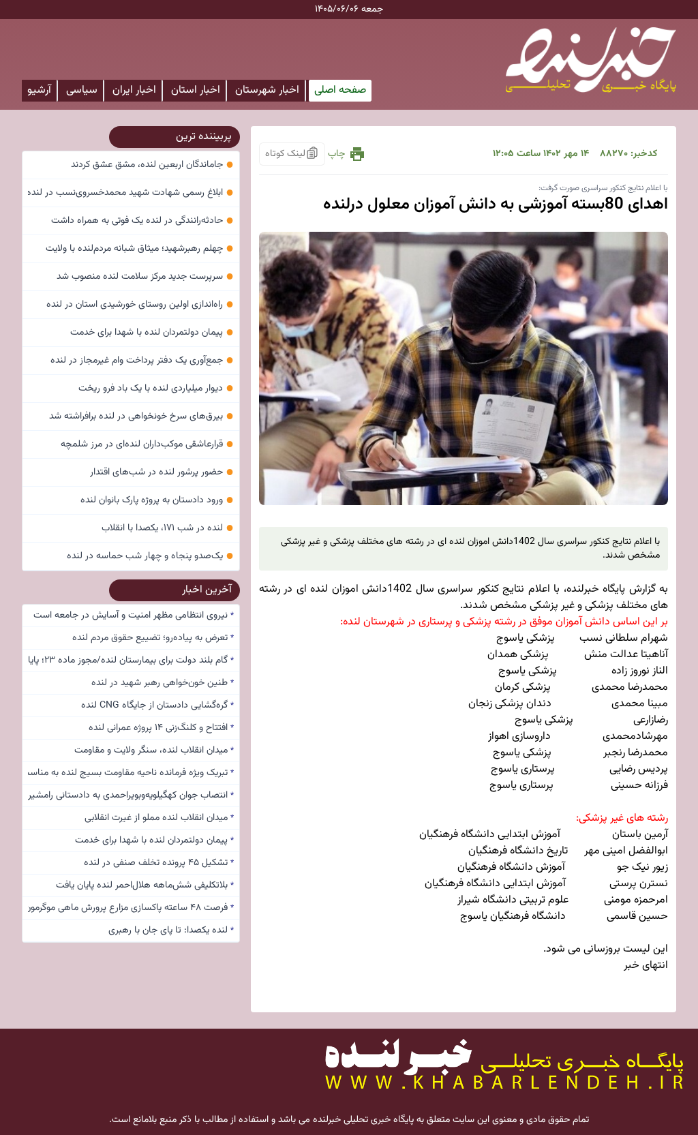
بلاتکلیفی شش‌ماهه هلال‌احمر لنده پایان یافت (145, 885)
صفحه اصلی (340, 90)
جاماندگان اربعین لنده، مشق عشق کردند (152, 165)
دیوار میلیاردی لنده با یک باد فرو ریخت (156, 388)
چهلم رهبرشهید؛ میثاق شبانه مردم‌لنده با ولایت (140, 248)
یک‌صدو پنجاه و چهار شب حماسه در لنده (150, 556)
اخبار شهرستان (267, 90)
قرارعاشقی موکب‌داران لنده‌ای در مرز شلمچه (147, 444)
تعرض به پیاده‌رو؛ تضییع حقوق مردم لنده (153, 638)
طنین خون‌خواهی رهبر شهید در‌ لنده (162, 683)
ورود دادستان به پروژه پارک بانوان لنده (157, 500)
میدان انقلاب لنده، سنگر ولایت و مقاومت (154, 750)
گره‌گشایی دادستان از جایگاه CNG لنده (157, 705)
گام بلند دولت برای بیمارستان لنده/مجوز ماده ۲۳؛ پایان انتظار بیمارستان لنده (131, 660)
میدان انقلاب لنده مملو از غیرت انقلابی (159, 818)
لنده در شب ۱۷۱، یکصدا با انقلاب (168, 528)
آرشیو (39, 90)
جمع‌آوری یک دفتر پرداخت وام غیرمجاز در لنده (142, 360)
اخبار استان (195, 90)
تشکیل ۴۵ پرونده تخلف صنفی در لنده (159, 863)
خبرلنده (582, 589)
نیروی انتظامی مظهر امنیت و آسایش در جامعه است (133, 615)
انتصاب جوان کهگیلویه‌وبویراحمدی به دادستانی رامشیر (131, 795)
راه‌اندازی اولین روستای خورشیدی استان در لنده (140, 304)
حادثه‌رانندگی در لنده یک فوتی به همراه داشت (142, 220)
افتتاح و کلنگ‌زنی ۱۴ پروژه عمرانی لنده (161, 728)
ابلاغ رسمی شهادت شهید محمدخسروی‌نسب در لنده (131, 192)
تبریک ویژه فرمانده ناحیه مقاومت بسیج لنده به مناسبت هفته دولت (131, 773)
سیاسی (81, 90)
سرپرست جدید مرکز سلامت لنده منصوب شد (145, 276)
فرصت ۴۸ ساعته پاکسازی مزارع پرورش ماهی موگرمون (131, 908)
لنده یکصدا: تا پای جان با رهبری (171, 930)
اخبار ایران (134, 90)
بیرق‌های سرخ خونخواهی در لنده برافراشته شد (141, 416)
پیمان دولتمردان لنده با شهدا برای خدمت (152, 332)
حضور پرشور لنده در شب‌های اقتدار (162, 472)
